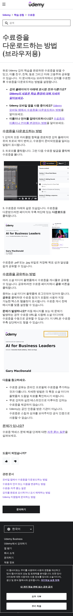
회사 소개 (9, 553)
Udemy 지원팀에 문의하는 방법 (19, 497)
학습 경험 (19, 14)
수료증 (31, 14)
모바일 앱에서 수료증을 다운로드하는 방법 (25, 479)
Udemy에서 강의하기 (15, 543)
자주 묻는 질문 (56, 432)
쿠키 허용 (36, 606)
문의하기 (9, 557)
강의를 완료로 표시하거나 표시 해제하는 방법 (26, 492)
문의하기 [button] (21, 509)
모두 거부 (36, 596)
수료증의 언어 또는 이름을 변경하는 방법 (24, 483)
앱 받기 (8, 548)
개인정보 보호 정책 (50, 580)
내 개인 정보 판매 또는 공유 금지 (36, 586)
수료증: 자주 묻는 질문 (14, 488)
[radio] (6, 461)
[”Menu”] (4, 4)
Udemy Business (13, 538)
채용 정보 (9, 562)
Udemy (7, 14)
